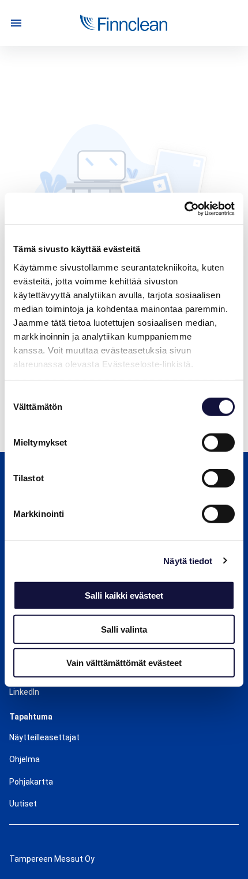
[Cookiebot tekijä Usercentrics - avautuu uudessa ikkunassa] (184, 208)
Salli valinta (124, 629)
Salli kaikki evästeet (124, 595)
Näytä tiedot (187, 560)
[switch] (218, 442)
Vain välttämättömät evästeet (124, 663)
